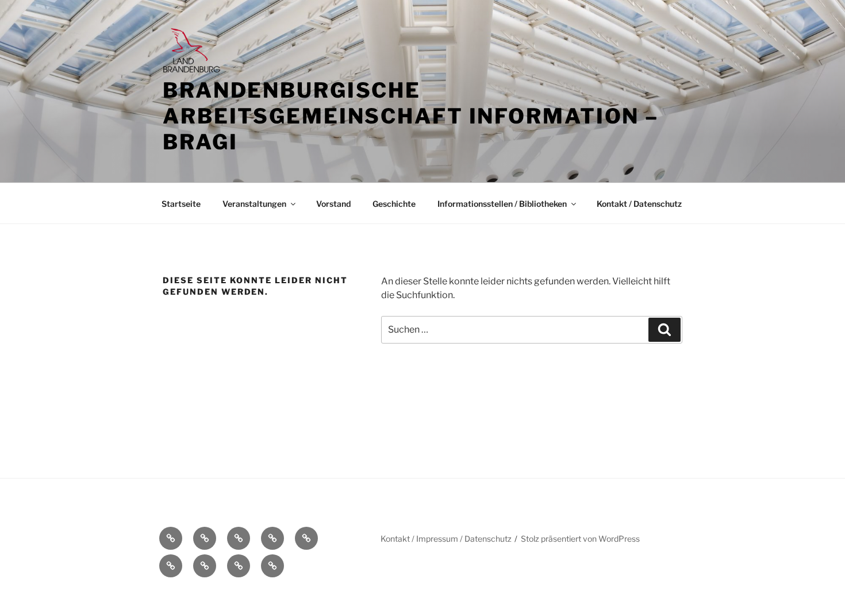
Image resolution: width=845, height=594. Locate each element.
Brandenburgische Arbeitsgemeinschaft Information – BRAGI (411, 116)
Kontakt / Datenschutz (639, 204)
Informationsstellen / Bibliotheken (502, 204)
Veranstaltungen (254, 204)
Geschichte (394, 204)
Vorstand (333, 204)
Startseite (181, 204)
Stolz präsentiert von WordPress (580, 538)
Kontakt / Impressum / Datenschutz (446, 538)
